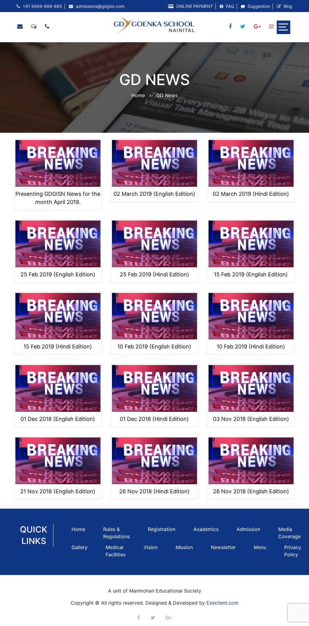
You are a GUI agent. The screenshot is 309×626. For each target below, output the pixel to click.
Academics (205, 529)
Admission (248, 529)
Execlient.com (222, 603)
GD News (167, 95)
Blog (287, 6)
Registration (161, 529)
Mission (184, 547)
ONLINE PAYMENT (194, 6)
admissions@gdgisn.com (100, 6)
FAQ (229, 6)
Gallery (80, 547)
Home (138, 95)
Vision (151, 547)
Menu (260, 547)
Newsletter (223, 547)
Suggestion (258, 6)
